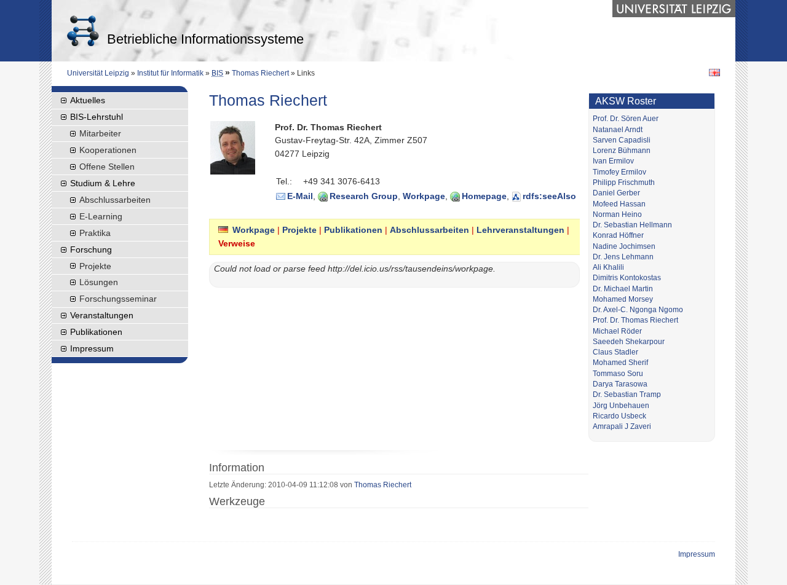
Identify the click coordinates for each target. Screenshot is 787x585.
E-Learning (100, 216)
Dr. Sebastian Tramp (627, 394)
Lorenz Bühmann (622, 150)
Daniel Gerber (616, 193)
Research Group (364, 196)
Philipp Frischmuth (624, 182)
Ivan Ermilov (613, 161)
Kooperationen (107, 150)
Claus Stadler (615, 352)
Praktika (95, 233)
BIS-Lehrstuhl (96, 117)
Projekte (299, 230)
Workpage (424, 196)
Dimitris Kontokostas (627, 277)
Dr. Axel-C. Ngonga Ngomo (638, 309)
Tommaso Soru (618, 373)
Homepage (484, 196)
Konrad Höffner (618, 235)
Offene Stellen (107, 166)
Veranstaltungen (101, 315)
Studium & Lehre (102, 183)
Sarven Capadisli (622, 140)
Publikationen (353, 230)
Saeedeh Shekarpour (629, 341)
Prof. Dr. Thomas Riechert (635, 320)
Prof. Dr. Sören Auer (625, 118)
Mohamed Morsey (623, 299)
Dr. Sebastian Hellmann (632, 225)
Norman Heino (617, 214)
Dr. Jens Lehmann (623, 257)
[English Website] (714, 72)
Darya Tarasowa (620, 384)
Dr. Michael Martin (623, 288)
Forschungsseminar (118, 299)
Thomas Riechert (260, 73)
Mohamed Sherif (620, 362)
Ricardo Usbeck (619, 416)
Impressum (92, 348)
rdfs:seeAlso (549, 196)
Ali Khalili (608, 267)
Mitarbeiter (100, 133)
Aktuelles (87, 100)
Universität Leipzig (98, 73)
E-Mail (300, 196)
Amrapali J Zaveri (622, 426)
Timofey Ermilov (619, 172)
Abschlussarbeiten (429, 230)
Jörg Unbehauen (621, 405)
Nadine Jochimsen (624, 246)
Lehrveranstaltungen (520, 230)
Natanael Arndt (618, 129)
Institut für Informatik (170, 73)
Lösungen (98, 282)
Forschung (91, 249)
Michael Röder (617, 331)
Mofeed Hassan (619, 204)
